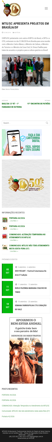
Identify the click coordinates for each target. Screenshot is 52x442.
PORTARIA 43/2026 (17, 226)
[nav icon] (46, 8)
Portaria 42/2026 (8, 416)
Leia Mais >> (14, 221)
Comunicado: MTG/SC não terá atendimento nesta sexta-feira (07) (26, 411)
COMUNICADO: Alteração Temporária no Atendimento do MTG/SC (25, 406)
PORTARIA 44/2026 (17, 218)
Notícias (17, 32)
